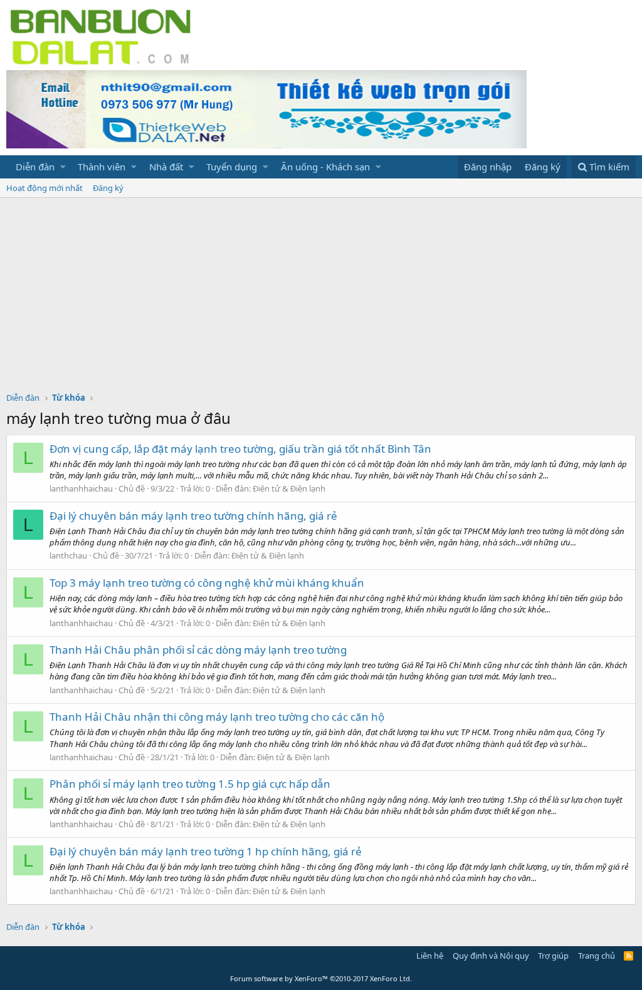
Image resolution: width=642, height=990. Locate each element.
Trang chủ (596, 955)
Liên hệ (429, 955)
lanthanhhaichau (81, 488)
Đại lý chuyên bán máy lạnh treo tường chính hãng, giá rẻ (193, 515)
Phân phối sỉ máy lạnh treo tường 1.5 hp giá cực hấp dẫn (190, 783)
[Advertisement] (321, 291)
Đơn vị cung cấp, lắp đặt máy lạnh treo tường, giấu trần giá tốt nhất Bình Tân (240, 448)
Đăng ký (108, 187)
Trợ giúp (553, 955)
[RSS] (628, 955)
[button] (63, 166)
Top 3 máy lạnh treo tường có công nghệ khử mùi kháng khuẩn (207, 582)
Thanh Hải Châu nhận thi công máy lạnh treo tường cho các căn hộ (217, 716)
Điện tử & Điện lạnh (289, 488)
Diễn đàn (35, 166)
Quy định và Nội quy (491, 955)
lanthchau (68, 555)
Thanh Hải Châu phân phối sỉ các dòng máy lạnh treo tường (198, 649)
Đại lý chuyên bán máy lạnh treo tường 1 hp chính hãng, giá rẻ (206, 851)
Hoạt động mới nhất (44, 187)
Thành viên (101, 166)
